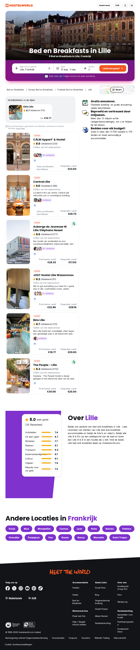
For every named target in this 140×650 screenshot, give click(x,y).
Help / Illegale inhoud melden (79, 623)
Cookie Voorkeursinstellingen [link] (18, 644)
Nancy (81, 537)
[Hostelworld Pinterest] (34, 588)
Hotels (75, 595)
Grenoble (14, 537)
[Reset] (49, 68)
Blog (97, 595)
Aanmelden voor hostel (125, 616)
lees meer (20, 128)
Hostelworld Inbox (122, 630)
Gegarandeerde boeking (102, 601)
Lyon (79, 528)
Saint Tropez (120, 537)
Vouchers (85, 638)
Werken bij (122, 602)
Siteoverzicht (120, 638)
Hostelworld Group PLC (122, 587)
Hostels (75, 588)
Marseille (99, 537)
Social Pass (100, 588)
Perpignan (34, 537)
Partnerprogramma (125, 623)
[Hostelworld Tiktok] (40, 588)
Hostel (37, 135)
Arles (94, 528)
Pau (50, 537)
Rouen (65, 537)
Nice (26, 528)
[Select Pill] (125, 5)
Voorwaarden (58, 638)
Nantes (110, 528)
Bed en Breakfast (76, 601)
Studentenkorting (103, 623)
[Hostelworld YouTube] (27, 588)
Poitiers (126, 528)
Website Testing (102, 638)
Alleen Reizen (101, 616)
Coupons (73, 638)
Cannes (63, 528)
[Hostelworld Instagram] (21, 588)
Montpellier (44, 528)
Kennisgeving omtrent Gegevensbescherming (26, 638)
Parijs (12, 528)
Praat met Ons (78, 616)
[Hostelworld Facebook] (7, 588)
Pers (119, 595)
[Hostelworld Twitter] (14, 588)
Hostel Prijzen (101, 609)
